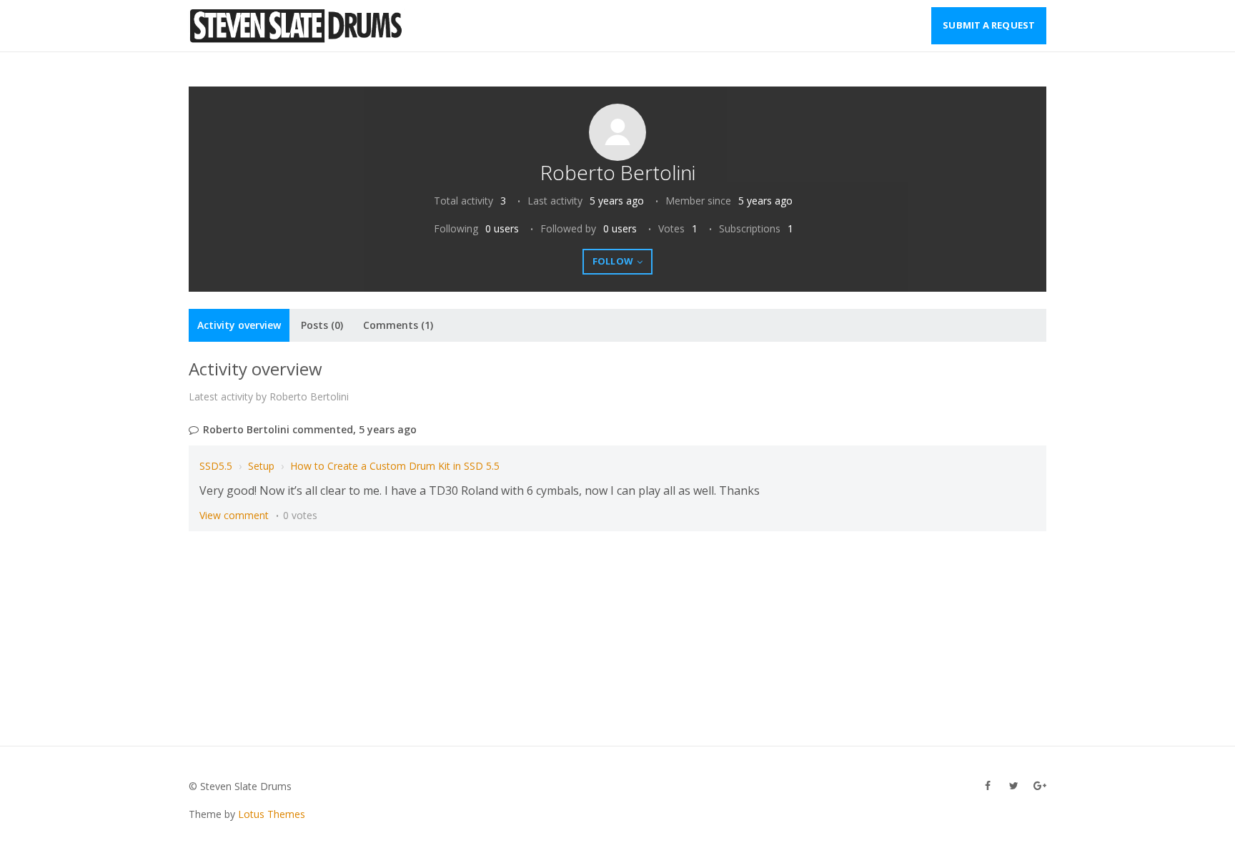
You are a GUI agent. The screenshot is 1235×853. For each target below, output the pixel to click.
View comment (234, 515)
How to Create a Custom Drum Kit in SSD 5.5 (395, 466)
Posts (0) (322, 325)
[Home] (297, 26)
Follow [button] (612, 261)
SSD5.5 (215, 466)
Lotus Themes (271, 814)
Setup (261, 466)
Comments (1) (398, 325)
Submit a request (989, 25)
